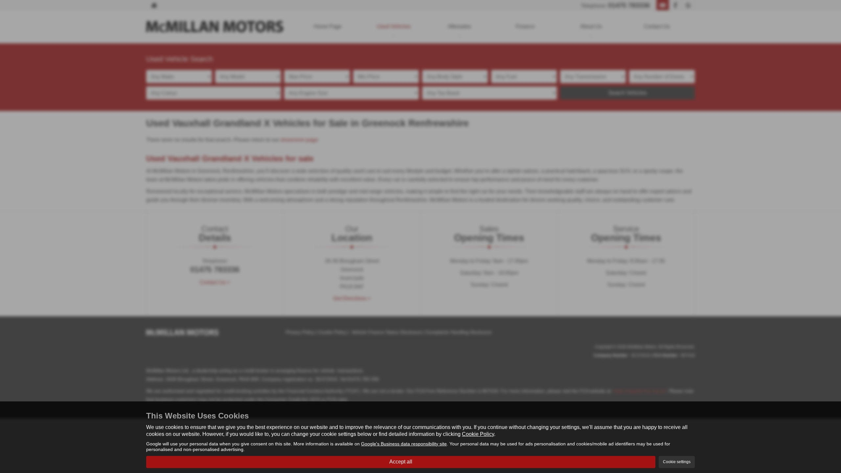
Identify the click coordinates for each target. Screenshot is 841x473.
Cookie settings (677, 462)
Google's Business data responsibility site (404, 443)
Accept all (400, 461)
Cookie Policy (478, 434)
